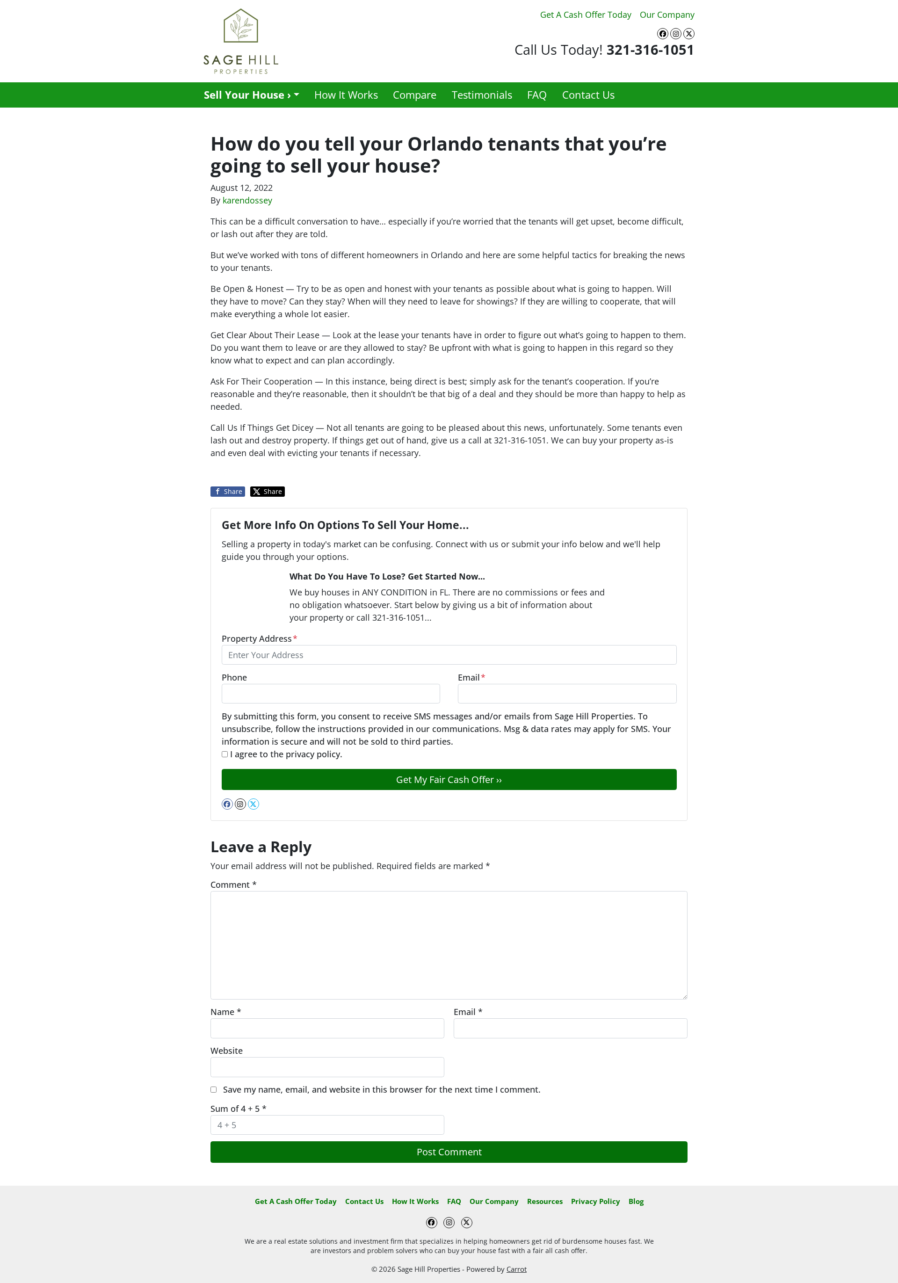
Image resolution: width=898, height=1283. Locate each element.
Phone (234, 677)
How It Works (346, 94)
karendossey (247, 200)
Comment (233, 884)
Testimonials (482, 94)
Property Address (259, 638)
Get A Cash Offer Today (585, 14)
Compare (414, 94)
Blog (636, 1201)
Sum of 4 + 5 (238, 1108)
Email (471, 677)
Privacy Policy (595, 1201)
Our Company (667, 14)
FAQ (537, 94)
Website (226, 1050)
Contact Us (588, 94)
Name (225, 1011)
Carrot (517, 1269)
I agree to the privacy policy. (286, 754)
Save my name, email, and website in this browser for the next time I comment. (382, 1089)
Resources (545, 1201)
